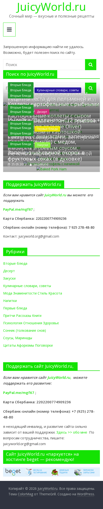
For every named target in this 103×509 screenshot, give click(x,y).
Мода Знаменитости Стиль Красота (32, 293)
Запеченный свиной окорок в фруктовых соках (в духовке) (46, 155)
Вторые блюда (20, 85)
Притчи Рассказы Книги (22, 315)
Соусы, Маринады (17, 338)
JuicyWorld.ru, (59, 377)
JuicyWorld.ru (55, 195)
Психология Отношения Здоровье (31, 323)
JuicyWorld (41, 164)
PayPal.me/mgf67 (18, 209)
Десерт (42, 112)
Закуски (9, 278)
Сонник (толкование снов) (24, 330)
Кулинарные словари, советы (58, 90)
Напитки (10, 300)
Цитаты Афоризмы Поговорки (28, 345)
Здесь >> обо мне (72, 432)
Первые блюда (15, 308)
